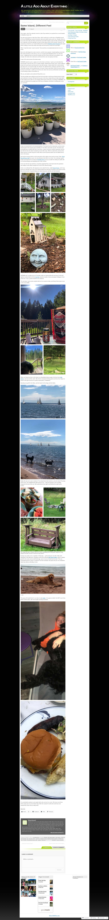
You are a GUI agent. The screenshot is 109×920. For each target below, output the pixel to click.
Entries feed (70, 91)
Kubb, (44, 598)
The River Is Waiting (42, 886)
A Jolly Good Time (72, 38)
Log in (69, 90)
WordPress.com (71, 94)
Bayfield (45, 837)
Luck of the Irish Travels (73, 36)
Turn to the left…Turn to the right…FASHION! (78, 30)
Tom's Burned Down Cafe (32, 840)
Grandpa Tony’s (41, 159)
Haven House (56, 168)
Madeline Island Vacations (54, 43)
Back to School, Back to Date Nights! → (57, 22)
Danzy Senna (41, 898)
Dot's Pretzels (23, 838)
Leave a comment (60, 840)
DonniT (32, 29)
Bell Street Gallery (51, 837)
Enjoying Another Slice (79, 47)
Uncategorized (36, 837)
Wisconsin (44, 840)
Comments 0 (47, 847)
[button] (28, 182)
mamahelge (73, 57)
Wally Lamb (41, 887)
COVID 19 (63, 837)
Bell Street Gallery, (53, 557)
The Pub (37, 277)
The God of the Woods (43, 902)
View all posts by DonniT (57, 832)
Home (22, 16)
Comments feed (71, 93)
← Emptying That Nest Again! (27, 22)
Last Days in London (72, 35)
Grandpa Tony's (32, 838)
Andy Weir (41, 881)
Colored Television (42, 897)
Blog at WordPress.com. (54, 915)
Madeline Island (43, 838)
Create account (71, 88)
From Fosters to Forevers (78, 877)
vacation (39, 840)
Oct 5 (22, 29)
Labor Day (38, 838)
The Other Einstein (42, 891)
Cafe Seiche (57, 837)
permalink (54, 840)
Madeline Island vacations (52, 838)
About (28, 16)
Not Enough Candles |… (76, 65)
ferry (28, 838)
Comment (59, 869)
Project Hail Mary (42, 880)
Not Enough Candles (81, 57)
